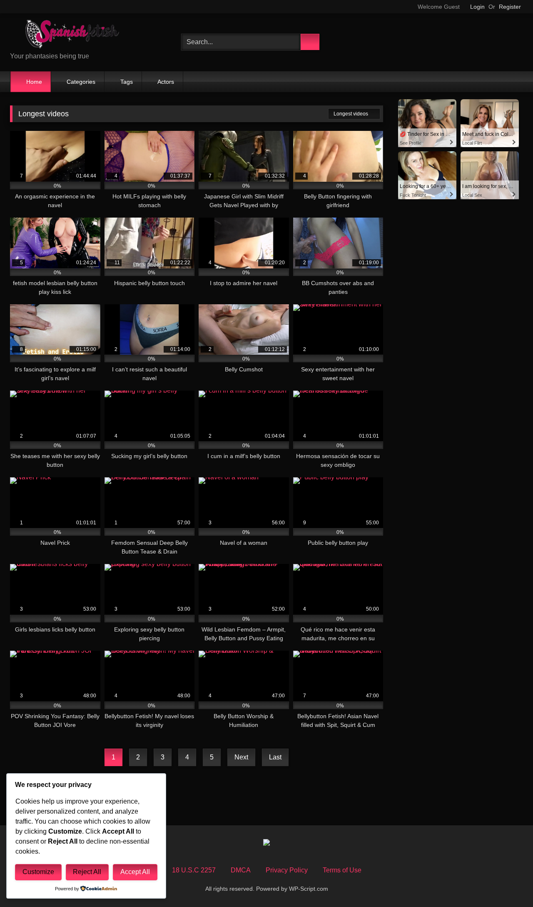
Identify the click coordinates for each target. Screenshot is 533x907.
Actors (165, 81)
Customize (38, 871)
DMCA (241, 870)
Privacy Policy (287, 870)
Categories (81, 81)
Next (241, 757)
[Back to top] (508, 882)
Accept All (135, 871)
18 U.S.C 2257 (194, 870)
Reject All (87, 871)
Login (477, 6)
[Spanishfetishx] (72, 35)
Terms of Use (342, 870)
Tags (126, 81)
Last (275, 757)
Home (34, 81)
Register (510, 6)
